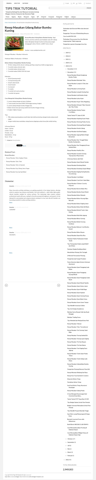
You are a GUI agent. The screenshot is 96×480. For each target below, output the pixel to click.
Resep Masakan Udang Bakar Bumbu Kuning (28, 29)
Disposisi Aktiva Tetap (73, 379)
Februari (70, 455)
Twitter (80, 3)
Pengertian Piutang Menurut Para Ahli (78, 369)
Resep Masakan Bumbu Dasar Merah (78, 192)
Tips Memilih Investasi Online (76, 305)
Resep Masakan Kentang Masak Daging (78, 125)
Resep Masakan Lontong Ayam (76, 88)
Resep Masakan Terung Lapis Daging (78, 338)
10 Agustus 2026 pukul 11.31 (22, 232)
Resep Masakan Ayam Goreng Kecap (78, 296)
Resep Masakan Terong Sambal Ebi (77, 335)
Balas (10, 202)
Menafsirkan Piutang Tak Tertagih (77, 252)
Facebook (88, 3)
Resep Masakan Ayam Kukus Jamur (77, 286)
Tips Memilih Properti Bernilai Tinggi (77, 411)
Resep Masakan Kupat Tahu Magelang (78, 101)
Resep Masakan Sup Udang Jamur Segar (17, 168)
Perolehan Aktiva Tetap (74, 382)
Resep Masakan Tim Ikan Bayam (76, 342)
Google (67, 3)
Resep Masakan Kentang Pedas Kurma (78, 122)
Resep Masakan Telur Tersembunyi (77, 327)
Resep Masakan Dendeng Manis (76, 165)
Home (7, 17)
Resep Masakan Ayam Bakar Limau (77, 299)
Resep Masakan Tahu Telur (14, 161)
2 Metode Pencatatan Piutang (76, 255)
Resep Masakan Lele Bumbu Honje (77, 95)
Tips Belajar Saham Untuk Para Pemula (78, 402)
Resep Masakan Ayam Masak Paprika (78, 283)
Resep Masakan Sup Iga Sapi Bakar (16, 172)
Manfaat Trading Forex (74, 317)
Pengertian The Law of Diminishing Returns (76, 33)
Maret (69, 452)
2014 (67, 62)
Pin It (24, 146)
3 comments (37, 33)
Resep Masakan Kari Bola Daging (76, 131)
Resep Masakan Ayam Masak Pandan (78, 162)
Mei (69, 449)
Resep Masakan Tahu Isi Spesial (15, 165)
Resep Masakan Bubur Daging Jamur (77, 203)
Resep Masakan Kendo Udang (76, 128)
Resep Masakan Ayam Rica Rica (76, 235)
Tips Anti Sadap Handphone (75, 309)
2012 (67, 459)
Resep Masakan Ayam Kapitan (76, 292)
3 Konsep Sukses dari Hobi (75, 159)
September (71, 442)
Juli (69, 445)
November (71, 72)
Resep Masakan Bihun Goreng (76, 218)
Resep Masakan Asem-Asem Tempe (77, 302)
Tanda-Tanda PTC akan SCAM (76, 115)
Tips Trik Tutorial (21, 8)
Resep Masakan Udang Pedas (76, 390)
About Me (17, 3)
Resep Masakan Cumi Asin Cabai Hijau (78, 180)
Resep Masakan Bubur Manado (76, 195)
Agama (14, 17)
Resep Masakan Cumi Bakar (75, 177)
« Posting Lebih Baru (6, 285)
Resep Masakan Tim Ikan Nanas (76, 345)
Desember (71, 69)
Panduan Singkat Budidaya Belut (76, 249)
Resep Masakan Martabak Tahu (76, 80)
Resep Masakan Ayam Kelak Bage (77, 289)
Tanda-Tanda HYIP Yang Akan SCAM (78, 399)
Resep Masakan (12, 22)
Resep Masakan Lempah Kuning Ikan (78, 92)
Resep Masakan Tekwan (74, 324)
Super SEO (7, 476)
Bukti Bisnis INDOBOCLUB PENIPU (77, 424)
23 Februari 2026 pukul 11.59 (22, 186)
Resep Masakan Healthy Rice (75, 150)
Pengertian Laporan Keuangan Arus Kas (75, 44)
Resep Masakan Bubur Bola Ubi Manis (78, 207)
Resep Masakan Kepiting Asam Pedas (78, 118)
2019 (67, 52)
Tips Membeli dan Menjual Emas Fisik (78, 320)
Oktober (70, 439)
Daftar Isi (25, 3)
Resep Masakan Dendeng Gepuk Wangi (78, 168)
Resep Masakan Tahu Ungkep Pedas (16, 158)
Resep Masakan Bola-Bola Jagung (77, 215)
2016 (67, 56)
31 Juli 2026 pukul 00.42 (21, 207)
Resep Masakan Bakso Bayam (75, 232)
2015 (67, 59)
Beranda (9, 3)
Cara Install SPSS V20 (69, 36)
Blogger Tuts (19, 476)
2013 (67, 66)
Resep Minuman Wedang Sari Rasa (77, 372)
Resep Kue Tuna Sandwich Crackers (77, 375)
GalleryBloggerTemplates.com (36, 476)
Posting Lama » (58, 285)
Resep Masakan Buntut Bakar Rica (77, 188)
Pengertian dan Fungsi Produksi (76, 259)
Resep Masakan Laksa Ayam (75, 98)
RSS (74, 3)
